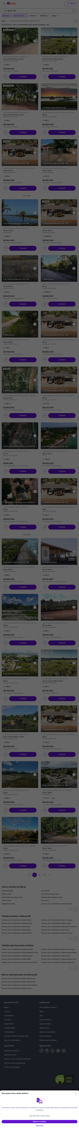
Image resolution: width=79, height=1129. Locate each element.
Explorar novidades (39, 1121)
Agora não (39, 1125)
